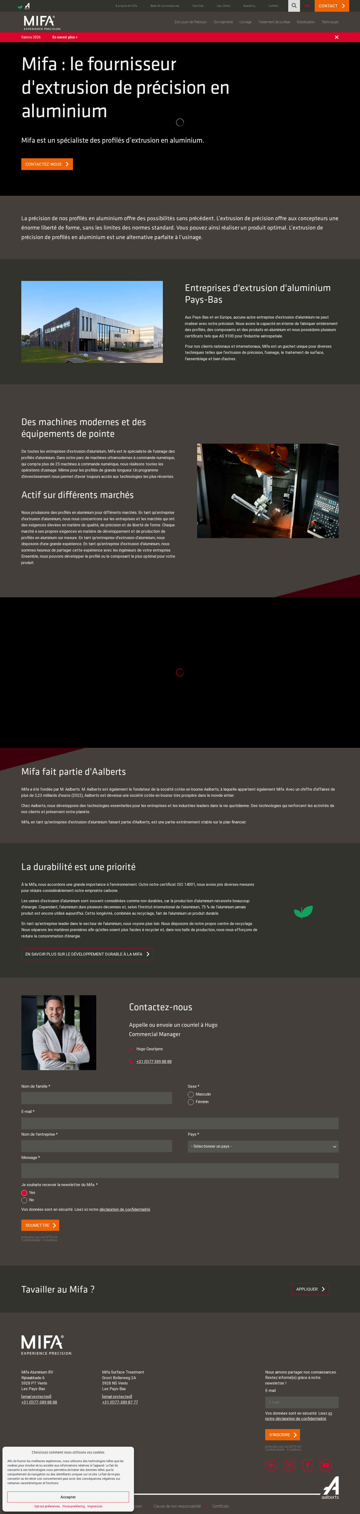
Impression (94, 1506)
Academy (249, 6)
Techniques (330, 22)
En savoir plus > (65, 37)
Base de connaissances (164, 6)
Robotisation (306, 22)
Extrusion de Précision (191, 22)
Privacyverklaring (73, 1506)
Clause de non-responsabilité (177, 1506)
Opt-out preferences (47, 1506)
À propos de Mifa (126, 6)
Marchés (198, 6)
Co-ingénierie (223, 22)
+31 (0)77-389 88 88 (39, 1402)
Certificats (220, 1506)
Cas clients (223, 6)
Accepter (68, 1497)
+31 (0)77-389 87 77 (120, 1402)
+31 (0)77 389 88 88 (154, 1061)
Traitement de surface (274, 22)
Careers (273, 6)
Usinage (246, 22)
